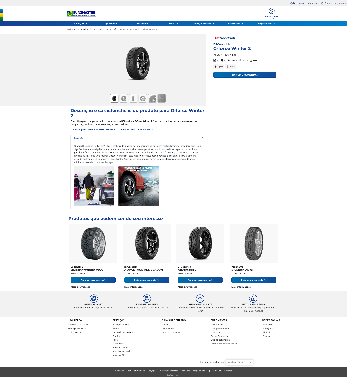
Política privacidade (136, 370)
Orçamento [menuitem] (142, 23)
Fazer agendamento (77, 328)
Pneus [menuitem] (172, 23)
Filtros (115, 340)
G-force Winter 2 (120, 29)
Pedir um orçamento (243, 74)
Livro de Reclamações (220, 340)
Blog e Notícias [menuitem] (265, 23)
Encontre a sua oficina (78, 324)
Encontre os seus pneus (172, 332)
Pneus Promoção (120, 347)
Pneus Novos (118, 343)
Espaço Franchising (219, 336)
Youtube (267, 336)
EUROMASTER (219, 320)
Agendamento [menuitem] (111, 23)
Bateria (116, 328)
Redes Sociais (271, 320)
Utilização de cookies (168, 370)
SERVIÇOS (118, 320)
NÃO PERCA (75, 320)
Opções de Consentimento (220, 370)
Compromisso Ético (219, 332)
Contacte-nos (217, 324)
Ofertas (164, 324)
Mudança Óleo (119, 355)
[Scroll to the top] (340, 371)
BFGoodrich (105, 29)
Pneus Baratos (167, 328)
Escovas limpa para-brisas (124, 332)
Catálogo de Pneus (89, 29)
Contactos (119, 370)
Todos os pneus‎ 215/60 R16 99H (135, 129)
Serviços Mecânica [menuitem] (203, 23)
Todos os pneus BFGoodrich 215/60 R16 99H (92, 129)
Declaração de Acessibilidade (224, 343)
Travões (116, 336)
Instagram (268, 328)
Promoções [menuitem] (79, 23)
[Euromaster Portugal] (80, 13)
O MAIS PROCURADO (173, 320)
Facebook (267, 324)
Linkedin (267, 332)
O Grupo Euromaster (220, 328)
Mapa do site (199, 370)
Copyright (151, 370)
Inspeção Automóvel (122, 324)
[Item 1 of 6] (138, 65)
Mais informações (80, 286)
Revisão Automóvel (121, 351)
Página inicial (73, 29)
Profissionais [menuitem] (234, 23)
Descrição (78, 138)
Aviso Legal (186, 370)
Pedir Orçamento (75, 332)
